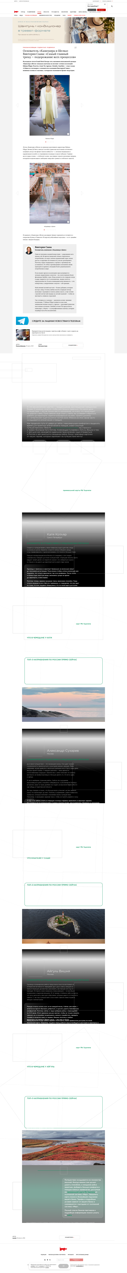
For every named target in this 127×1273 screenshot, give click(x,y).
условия (33, 1266)
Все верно (101, 10)
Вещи (21, 15)
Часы (64, 15)
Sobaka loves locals (79, 15)
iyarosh (14, 1238)
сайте (69, 1215)
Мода (39, 12)
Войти (15, 1)
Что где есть (55, 12)
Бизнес (70, 15)
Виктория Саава (42, 346)
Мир (76, 428)
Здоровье (73, 12)
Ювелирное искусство (45, 15)
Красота (46, 12)
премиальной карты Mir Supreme (77, 490)
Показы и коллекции (31, 15)
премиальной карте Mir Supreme (81, 1192)
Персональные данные (82, 1254)
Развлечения (31, 12)
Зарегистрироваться (24, 1)
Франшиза (71, 1254)
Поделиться (51, 47)
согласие (41, 1266)
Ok (63, 1266)
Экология (64, 12)
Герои (15, 15)
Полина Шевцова (20, 346)
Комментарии (72, 345)
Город (23, 12)
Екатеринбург (96, 1)
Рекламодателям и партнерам (57, 1254)
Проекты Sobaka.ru (106, 1)
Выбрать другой (92, 10)
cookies (47, 1267)
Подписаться (41, 47)
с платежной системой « (62, 428)
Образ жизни (83, 12)
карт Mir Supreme (83, 847)
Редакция (43, 1254)
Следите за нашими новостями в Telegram (56, 321)
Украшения (57, 15)
